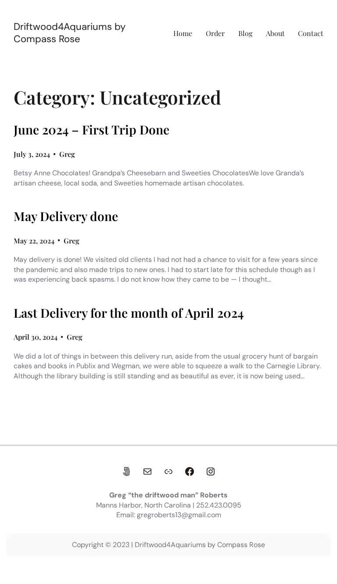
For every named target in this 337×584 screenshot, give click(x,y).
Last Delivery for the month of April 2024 (129, 313)
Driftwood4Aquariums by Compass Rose (69, 33)
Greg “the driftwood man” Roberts (168, 495)
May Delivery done (66, 216)
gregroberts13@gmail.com (179, 514)
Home (182, 33)
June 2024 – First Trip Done (91, 130)
